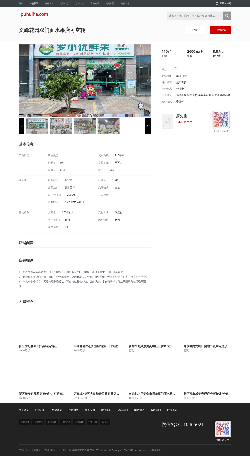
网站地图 (139, 410)
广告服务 (73, 410)
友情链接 (106, 410)
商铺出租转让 (51, 450)
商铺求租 (49, 3)
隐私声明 (123, 410)
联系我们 (40, 410)
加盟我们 (57, 410)
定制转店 (79, 3)
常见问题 (90, 410)
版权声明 (156, 410)
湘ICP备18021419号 (97, 450)
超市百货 (181, 82)
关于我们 (24, 410)
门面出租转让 (25, 450)
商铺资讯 (94, 3)
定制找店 (64, 3)
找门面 (62, 450)
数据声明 (172, 410)
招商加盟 (110, 3)
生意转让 (34, 3)
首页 (21, 3)
